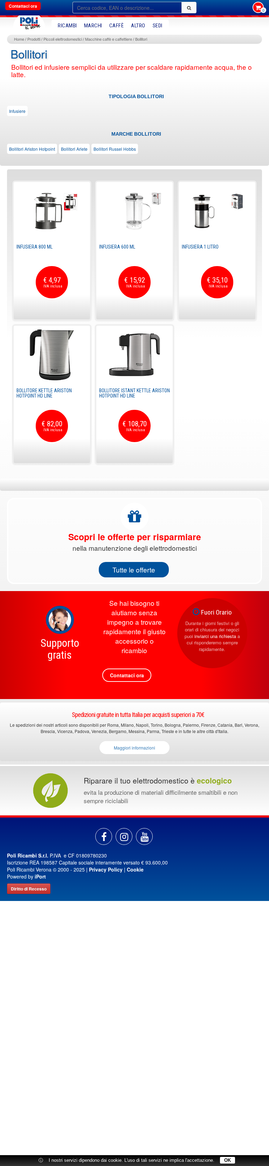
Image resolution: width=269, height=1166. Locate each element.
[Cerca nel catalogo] (188, 7)
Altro (138, 25)
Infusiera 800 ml (34, 247)
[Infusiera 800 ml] (51, 211)
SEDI (158, 25)
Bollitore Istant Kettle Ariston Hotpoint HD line (134, 393)
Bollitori (141, 39)
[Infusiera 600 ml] (134, 211)
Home (19, 39)
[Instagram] (124, 836)
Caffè (116, 25)
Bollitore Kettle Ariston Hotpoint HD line (44, 393)
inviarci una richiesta (215, 636)
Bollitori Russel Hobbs (115, 149)
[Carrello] (258, 8)
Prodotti (33, 39)
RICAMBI (67, 25)
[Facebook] (103, 836)
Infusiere (17, 111)
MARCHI (93, 25)
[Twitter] (144, 836)
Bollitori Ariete (74, 149)
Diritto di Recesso (29, 889)
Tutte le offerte (133, 569)
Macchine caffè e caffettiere (108, 39)
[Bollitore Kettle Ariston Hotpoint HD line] (51, 354)
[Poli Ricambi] (29, 21)
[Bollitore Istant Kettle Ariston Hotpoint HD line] (134, 354)
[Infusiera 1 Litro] (217, 211)
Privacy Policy (106, 869)
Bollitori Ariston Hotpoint (32, 149)
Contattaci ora (23, 6)
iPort (40, 876)
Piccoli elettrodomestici (62, 39)
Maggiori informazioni (134, 748)
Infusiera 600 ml (117, 247)
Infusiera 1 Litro (200, 247)
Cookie (135, 869)
